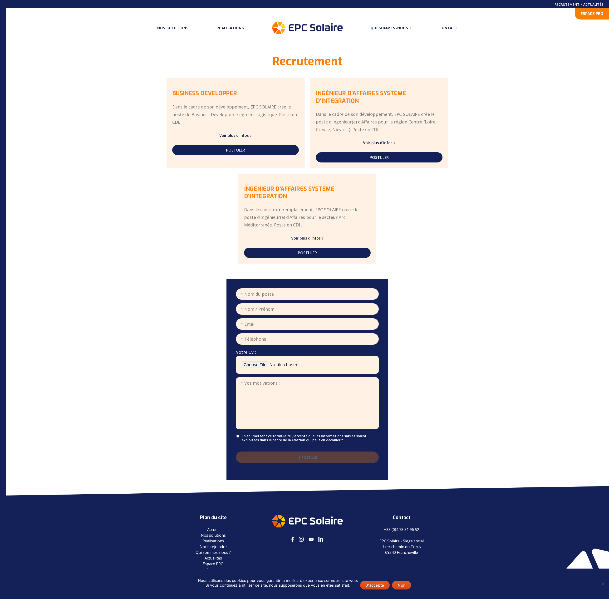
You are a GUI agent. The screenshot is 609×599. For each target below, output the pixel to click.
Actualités (593, 4)
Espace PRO (213, 563)
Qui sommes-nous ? (391, 28)
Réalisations (230, 28)
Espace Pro (591, 13)
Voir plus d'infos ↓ (235, 135)
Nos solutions (173, 28)
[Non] (603, 583)
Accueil (213, 529)
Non (401, 585)
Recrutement (567, 4)
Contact (448, 28)
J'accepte (375, 585)
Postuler (235, 150)
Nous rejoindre (213, 546)
